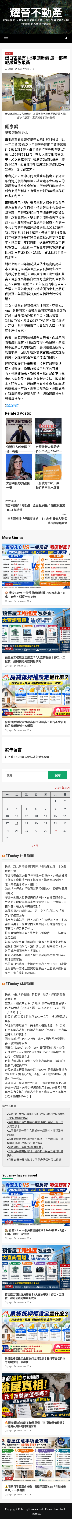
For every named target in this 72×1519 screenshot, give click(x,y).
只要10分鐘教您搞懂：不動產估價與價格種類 (34, 1160)
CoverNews (52, 1509)
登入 (24, 756)
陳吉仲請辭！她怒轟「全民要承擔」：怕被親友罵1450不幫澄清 (35, 505)
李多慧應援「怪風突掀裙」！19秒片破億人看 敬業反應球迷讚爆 (37, 519)
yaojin (10, 68)
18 (16, 823)
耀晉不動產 (36, 13)
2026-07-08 (21, 1495)
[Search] (66, 38)
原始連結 (12, 405)
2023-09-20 (23, 68)
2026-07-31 (21, 730)
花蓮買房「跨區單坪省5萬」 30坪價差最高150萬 (35, 1083)
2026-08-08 (21, 666)
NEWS (9, 53)
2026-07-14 (21, 1431)
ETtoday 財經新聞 (20, 984)
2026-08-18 (21, 601)
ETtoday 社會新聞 (20, 856)
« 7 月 (35, 845)
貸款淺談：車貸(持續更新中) (25, 1147)
